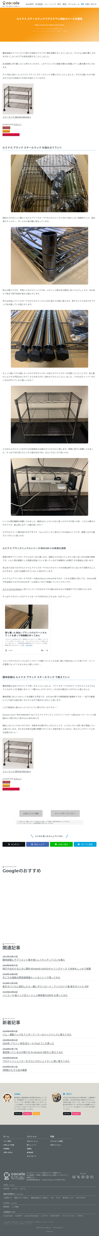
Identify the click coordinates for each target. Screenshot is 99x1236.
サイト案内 (7, 1141)
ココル (8, 1185)
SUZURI (18, 1216)
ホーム (6, 1136)
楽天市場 (6, 127)
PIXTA (80, 1216)
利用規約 (6, 1148)
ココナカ (22, 1189)
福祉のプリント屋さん (21, 1198)
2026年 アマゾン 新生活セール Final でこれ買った (28, 1043)
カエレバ (17, 124)
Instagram (27, 1114)
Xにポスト (15, 844)
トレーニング (50, 4)
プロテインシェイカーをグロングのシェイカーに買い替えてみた (36, 1061)
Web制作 (30, 4)
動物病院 (6, 1207)
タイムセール (74, 4)
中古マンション (55, 1145)
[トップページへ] (11, 4)
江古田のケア (7, 1198)
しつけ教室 (15, 1207)
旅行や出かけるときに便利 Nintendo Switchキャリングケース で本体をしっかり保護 (47, 968)
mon (52, 1198)
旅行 (59, 4)
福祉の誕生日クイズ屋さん (39, 1198)
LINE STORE (54, 1216)
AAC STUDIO (80, 1198)
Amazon (6, 131)
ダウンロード (31, 1156)
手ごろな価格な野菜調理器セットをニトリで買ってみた (31, 977)
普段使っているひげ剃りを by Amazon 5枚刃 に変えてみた (33, 1052)
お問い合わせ (90, 4)
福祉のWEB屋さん (13, 1194)
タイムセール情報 (56, 1141)
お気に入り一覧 (40, 821)
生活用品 (39, 4)
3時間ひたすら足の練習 (15, 1070)
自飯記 (29, 1148)
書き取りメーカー (68, 1198)
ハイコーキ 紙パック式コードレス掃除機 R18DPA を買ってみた (35, 995)
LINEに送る (63, 844)
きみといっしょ (32, 1141)
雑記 (65, 4)
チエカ (58, 1198)
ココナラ (44, 1216)
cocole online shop (31, 1216)
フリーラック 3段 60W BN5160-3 (17, 117)
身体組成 (30, 1152)
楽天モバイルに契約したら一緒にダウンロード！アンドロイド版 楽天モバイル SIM (45, 986)
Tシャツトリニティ (68, 1216)
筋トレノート (31, 1145)
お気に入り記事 (8, 1145)
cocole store (7, 1216)
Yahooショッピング (11, 134)
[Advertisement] (50, 900)
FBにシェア (39, 844)
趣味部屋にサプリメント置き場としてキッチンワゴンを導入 (34, 959)
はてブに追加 (87, 844)
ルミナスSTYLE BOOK (12, 589)
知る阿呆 (6, 1189)
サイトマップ (58, 1227)
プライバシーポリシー (44, 1227)
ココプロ (14, 1189)
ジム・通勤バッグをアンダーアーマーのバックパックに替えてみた (37, 1034)
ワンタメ (10, 1203)
